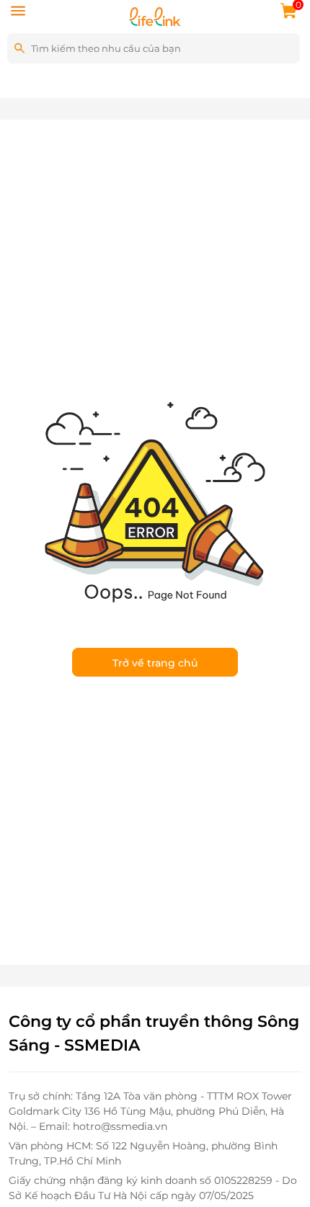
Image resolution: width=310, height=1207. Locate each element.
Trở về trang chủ (155, 662)
